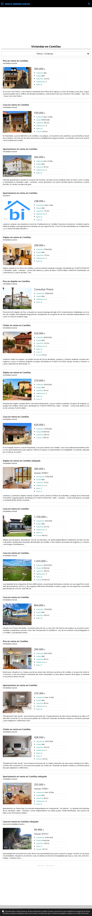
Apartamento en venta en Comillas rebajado (25, 776)
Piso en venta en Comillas (15, 60)
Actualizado (40, 205)
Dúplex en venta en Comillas (17, 237)
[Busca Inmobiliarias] (2, 4)
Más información (83, 913)
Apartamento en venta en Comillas (20, 149)
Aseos (38, 220)
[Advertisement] (46, 26)
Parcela (39, 131)
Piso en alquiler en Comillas (16, 281)
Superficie (39, 79)
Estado (38, 76)
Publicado (39, 73)
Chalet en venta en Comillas (17, 325)
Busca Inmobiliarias (17, 4)
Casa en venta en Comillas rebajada (20, 821)
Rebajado (37, 473)
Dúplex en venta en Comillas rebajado (21, 460)
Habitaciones (40, 82)
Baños (38, 85)
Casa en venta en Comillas (16, 104)
